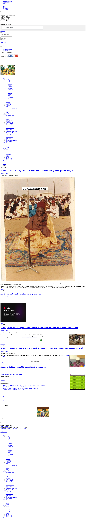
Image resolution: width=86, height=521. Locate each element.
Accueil (4, 162)
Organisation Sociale (10, 115)
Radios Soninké (9, 141)
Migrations (8, 121)
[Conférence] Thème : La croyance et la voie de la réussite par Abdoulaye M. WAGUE (20, 388)
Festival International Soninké (11, 140)
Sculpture (7, 143)
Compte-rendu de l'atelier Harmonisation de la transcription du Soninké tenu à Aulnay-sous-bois (20, 430)
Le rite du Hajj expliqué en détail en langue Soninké (13, 389)
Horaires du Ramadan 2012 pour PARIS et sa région (23, 367)
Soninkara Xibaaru (9, 107)
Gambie (9, 80)
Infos (4, 78)
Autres (4, 148)
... (3, 396)
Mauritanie (10, 84)
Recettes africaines (9, 124)
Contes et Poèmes (9, 137)
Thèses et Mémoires (9, 123)
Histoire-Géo (5, 110)
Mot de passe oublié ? (5, 42)
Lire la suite (3, 289)
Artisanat (5, 142)
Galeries (4, 7)
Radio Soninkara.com (7, 3)
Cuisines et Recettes (9, 122)
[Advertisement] (23, 61)
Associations (8, 104)
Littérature (8, 102)
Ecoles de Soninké (9, 129)
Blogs (4, 6)
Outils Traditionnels (9, 145)
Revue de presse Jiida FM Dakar (12, 108)
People (9, 91)
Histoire (7, 111)
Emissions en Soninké (10, 128)
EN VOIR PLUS (4, 432)
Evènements (8, 156)
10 (3, 401)
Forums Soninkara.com (7, 2)
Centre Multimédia (6, 4)
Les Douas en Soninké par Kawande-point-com (21, 294)
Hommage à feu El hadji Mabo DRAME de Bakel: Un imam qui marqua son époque (37, 170)
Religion (7, 119)
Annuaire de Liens (9, 159)
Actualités (8, 79)
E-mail (6, 173)
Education (10, 88)
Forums (4, 160)
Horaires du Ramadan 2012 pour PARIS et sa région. (12, 374)
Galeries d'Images (9, 152)
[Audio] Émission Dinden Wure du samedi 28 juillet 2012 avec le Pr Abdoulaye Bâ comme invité (42, 348)
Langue (4, 125)
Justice (9, 100)
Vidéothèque (8, 154)
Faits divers (10, 89)
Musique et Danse (9, 134)
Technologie (10, 96)
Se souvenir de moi (6, 41)
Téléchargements (9, 158)
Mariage (7, 116)
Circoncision (8, 117)
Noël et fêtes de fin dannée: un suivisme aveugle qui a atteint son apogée (17, 386)
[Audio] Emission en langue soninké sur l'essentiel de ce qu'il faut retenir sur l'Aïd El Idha (39, 327)
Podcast (7, 157)
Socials (7, 155)
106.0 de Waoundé (33, 337)
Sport (9, 95)
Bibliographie (8, 103)
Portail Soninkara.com (7, 1)
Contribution (10, 97)
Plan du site (5, 9)
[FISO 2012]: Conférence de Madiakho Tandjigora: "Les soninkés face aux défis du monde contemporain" (24, 385)
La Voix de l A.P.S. (9, 132)
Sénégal (9, 82)
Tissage (7, 146)
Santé (9, 98)
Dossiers (9, 85)
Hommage (8, 105)
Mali (9, 81)
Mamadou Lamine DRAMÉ (6, 426)
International (10, 90)
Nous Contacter (6, 8)
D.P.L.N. (7, 130)
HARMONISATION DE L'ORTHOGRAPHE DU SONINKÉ (13, 428)
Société (9, 94)
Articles (7, 149)
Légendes (7, 113)
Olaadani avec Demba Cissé (11, 131)
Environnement (9, 120)
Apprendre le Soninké (10, 126)
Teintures (7, 147)
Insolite (9, 99)
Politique (10, 93)
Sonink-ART (8, 138)
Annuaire (7, 151)
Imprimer (3, 173)
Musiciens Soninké (9, 135)
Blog (6, 150)
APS (6, 139)
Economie (10, 86)
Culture (9, 87)
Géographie (8, 112)
